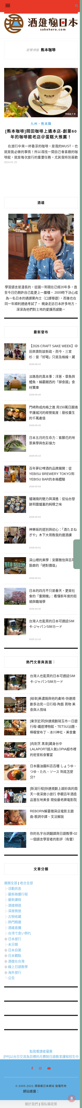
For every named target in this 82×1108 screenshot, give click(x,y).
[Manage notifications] (71, 1098)
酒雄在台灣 (16, 961)
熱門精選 (14, 922)
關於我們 (31, 1104)
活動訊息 (14, 888)
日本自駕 (14, 950)
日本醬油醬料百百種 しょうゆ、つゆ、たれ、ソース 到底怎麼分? (53, 771)
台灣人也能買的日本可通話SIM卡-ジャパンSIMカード (51, 623)
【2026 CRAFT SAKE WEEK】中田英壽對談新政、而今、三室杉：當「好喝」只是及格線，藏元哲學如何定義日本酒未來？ (53, 352)
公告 (11, 978)
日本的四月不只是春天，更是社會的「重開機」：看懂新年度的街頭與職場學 (53, 596)
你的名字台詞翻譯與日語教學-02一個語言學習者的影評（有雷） (53, 836)
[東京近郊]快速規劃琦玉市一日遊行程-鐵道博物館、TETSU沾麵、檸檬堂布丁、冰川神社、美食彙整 (54, 729)
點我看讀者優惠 (41, 1051)
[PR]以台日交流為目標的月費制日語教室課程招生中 (41, 1056)
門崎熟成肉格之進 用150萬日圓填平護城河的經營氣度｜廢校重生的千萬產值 (53, 412)
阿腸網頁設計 (49, 1091)
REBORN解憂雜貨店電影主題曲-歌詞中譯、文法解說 (52, 814)
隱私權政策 (49, 1104)
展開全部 (10, 883)
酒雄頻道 (14, 905)
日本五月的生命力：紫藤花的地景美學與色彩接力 (52, 440)
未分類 (13, 944)
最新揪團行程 (18, 894)
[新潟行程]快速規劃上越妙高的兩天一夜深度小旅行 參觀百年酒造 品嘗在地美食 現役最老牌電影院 (54, 794)
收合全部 (26, 883)
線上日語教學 (18, 967)
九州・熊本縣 (41, 123)
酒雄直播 (14, 928)
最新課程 (14, 900)
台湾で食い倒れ (19, 933)
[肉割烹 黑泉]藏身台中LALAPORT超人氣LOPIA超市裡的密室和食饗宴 (53, 749)
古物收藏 (14, 916)
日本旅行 (14, 939)
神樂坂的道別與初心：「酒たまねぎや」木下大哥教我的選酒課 (53, 532)
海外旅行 (14, 972)
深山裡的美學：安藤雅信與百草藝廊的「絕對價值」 (52, 562)
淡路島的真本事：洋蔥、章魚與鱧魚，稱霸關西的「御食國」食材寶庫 (52, 382)
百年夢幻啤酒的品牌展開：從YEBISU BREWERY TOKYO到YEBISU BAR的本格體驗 (51, 473)
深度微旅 (14, 911)
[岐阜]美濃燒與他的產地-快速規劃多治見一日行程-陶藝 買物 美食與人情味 (52, 704)
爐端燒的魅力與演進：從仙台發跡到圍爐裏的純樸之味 (52, 501)
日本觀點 (14, 955)
